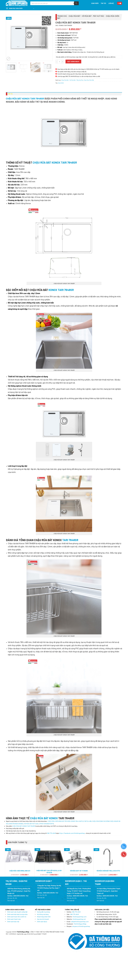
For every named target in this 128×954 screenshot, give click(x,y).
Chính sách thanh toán (14, 919)
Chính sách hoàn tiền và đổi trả (16, 917)
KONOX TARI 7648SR (61, 289)
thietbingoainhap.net (79, 919)
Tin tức (103, 3)
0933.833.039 (18, 896)
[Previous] (9, 37)
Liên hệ (111, 3)
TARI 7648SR (70, 540)
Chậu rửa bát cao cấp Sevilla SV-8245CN (49, 871)
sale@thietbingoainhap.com (80, 921)
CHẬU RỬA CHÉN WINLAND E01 (19, 871)
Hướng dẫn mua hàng (43, 912)
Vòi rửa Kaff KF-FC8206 (79, 871)
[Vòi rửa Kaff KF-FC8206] (78, 857)
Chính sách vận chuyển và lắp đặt (17, 912)
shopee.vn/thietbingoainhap (81, 926)
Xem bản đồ (11, 900)
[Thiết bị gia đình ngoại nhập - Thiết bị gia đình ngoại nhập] (16, 3)
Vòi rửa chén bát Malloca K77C (108, 871)
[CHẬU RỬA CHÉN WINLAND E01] (19, 857)
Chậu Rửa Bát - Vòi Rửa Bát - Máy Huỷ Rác (86, 16)
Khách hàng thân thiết (44, 917)
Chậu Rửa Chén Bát (89, 80)
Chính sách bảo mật (13, 921)
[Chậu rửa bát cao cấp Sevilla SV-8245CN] (49, 857)
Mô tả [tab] (10, 94)
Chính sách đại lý (42, 921)
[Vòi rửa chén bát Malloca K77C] (108, 857)
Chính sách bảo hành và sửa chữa (17, 914)
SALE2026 (61, 83)
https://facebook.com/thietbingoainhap (72, 833)
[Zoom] (8, 58)
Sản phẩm (94, 3)
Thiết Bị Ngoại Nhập (80, 924)
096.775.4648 (51, 833)
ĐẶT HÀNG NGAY (73, 61)
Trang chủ (62, 16)
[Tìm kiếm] (76, 3)
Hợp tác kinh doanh (43, 919)
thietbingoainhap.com (79, 917)
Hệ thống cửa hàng (43, 914)
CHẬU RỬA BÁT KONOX (44, 818)
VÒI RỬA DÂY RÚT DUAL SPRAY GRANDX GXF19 (39, 823)
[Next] (49, 37)
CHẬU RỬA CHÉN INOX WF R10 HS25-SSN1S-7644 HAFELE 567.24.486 (69, 821)
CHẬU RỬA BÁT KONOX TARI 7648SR (25, 98)
